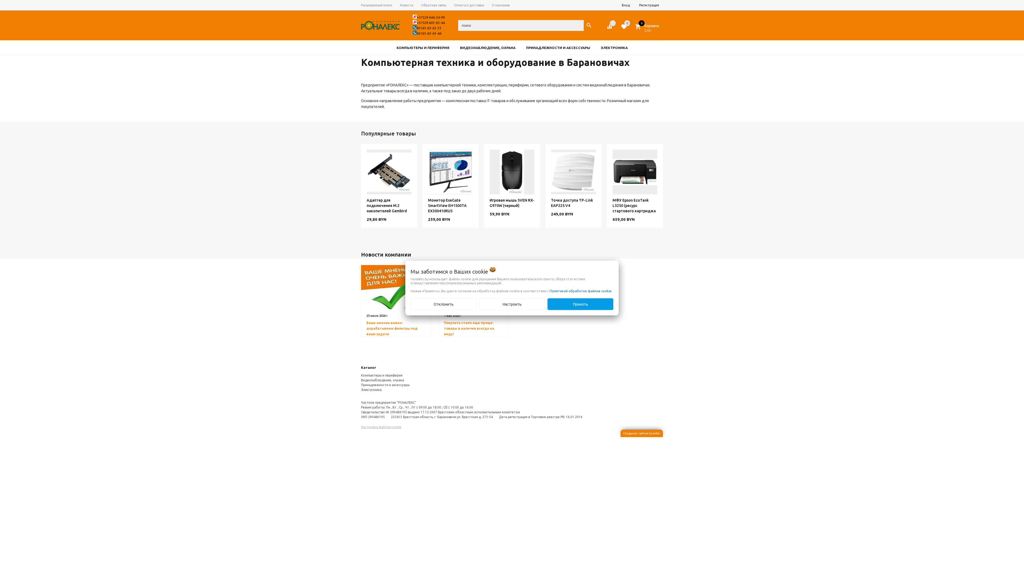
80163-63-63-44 (429, 33)
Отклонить (444, 304)
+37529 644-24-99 (431, 17)
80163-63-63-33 (429, 28)
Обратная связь (433, 5)
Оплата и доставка (469, 5)
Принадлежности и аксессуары (385, 385)
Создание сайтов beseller (641, 433)
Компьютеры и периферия (381, 375)
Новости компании (386, 254)
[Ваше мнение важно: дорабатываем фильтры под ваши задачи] (396, 287)
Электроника (371, 389)
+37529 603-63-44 (431, 23)
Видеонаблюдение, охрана (382, 380)
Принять (580, 304)
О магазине (501, 5)
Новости (406, 5)
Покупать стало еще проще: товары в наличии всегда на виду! (469, 328)
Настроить (512, 304)
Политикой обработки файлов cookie (580, 291)
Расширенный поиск (376, 5)
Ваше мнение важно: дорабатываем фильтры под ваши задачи (392, 328)
